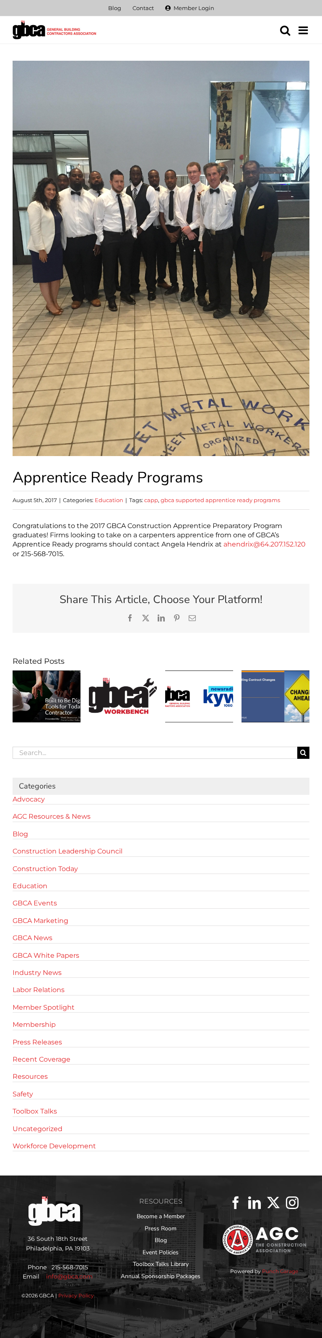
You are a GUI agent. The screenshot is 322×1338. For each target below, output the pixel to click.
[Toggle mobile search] (285, 30)
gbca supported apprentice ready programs (220, 500)
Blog (20, 834)
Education (109, 500)
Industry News (37, 973)
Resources (30, 1076)
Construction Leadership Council (67, 851)
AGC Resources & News (52, 816)
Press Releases (37, 1042)
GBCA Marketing (40, 921)
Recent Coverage (41, 1059)
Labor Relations (39, 990)
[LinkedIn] (254, 1202)
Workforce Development (54, 1146)
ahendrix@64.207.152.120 (264, 544)
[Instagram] (292, 1202)
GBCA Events (35, 903)
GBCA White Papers (46, 955)
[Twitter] (273, 1202)
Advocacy (29, 799)
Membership (34, 1025)
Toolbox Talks (35, 1111)
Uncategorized (37, 1129)
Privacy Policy (76, 1295)
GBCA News (32, 938)
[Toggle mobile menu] (304, 30)
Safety (23, 1094)
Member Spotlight (44, 1007)
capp (151, 500)
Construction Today (45, 869)
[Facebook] (235, 1202)
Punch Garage (280, 1271)
